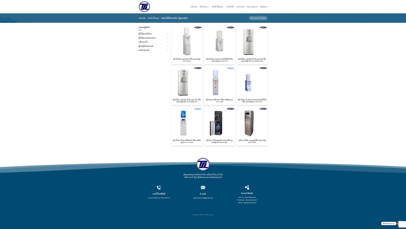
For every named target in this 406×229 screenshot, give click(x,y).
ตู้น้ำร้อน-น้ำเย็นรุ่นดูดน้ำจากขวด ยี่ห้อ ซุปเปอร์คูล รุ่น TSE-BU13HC (219, 141)
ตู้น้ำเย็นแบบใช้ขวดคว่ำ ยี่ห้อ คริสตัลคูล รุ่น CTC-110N (219, 101)
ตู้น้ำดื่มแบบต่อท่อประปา (147, 38)
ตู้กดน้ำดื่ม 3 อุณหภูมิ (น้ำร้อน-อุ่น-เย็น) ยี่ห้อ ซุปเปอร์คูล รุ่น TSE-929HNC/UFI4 (252, 60)
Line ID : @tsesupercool (247, 197)
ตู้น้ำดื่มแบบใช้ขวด (145, 34)
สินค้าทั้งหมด (217, 6)
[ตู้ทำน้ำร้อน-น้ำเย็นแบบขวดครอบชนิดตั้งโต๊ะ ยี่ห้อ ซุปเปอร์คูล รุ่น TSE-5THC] (252, 82)
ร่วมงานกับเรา (252, 6)
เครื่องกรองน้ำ (143, 42)
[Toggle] (167, 34)
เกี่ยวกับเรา (204, 6)
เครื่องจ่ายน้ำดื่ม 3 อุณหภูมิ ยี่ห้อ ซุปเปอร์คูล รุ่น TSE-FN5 (252, 141)
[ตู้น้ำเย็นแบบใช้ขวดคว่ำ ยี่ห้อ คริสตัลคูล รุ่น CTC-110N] (219, 82)
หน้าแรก (193, 6)
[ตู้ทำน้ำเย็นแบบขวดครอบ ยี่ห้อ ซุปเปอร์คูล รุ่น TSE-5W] (186, 41)
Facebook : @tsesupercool (247, 200)
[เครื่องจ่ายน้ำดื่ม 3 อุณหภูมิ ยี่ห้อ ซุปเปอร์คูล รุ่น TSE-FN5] (252, 122)
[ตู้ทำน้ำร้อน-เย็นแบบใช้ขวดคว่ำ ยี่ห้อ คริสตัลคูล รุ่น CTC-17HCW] (186, 122)
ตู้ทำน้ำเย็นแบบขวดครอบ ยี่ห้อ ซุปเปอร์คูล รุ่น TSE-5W (186, 60)
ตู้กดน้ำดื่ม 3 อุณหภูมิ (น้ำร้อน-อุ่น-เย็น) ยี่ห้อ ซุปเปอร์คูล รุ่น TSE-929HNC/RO (187, 101)
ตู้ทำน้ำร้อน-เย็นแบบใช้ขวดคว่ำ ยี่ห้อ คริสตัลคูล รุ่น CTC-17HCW (187, 141)
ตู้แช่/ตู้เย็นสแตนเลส (146, 46)
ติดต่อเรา (263, 6)
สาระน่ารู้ (240, 6)
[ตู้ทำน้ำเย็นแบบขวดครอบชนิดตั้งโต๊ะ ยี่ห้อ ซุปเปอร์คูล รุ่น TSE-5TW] (219, 41)
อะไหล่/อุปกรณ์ (144, 50)
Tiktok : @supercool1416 (247, 202)
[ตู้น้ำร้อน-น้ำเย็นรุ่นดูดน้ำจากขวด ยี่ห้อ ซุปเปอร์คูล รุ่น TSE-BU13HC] (219, 122)
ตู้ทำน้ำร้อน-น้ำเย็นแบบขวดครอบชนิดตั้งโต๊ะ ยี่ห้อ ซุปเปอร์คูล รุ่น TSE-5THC (252, 101)
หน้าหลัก (142, 18)
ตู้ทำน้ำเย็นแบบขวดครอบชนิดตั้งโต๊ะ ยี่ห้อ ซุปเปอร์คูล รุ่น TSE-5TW (219, 60)
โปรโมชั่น (230, 6)
